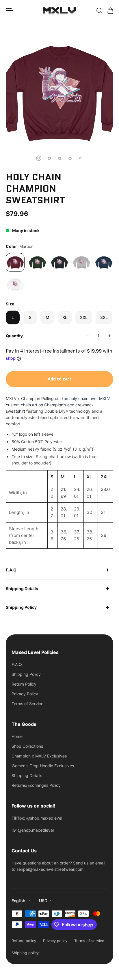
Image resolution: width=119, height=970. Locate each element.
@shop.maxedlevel (44, 818)
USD (43, 900)
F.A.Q (11, 569)
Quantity (14, 335)
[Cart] (110, 10)
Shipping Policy (21, 607)
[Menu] (9, 11)
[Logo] (59, 10)
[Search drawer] (99, 10)
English (18, 900)
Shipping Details (22, 588)
